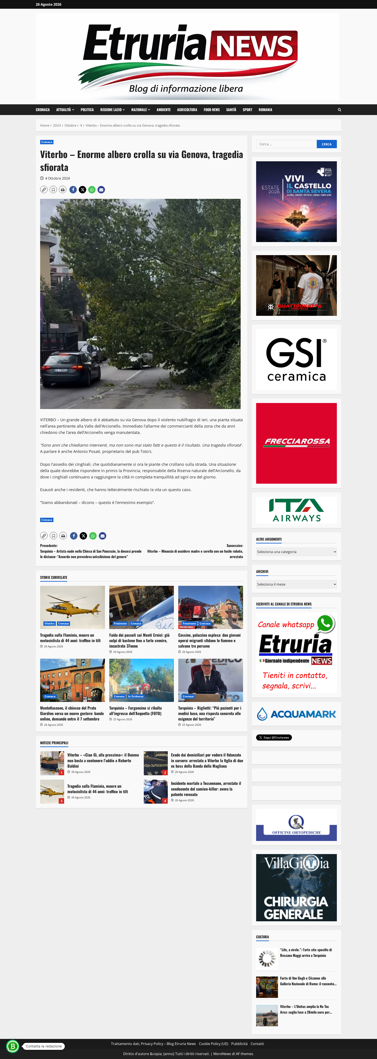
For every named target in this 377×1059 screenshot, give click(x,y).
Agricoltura (187, 109)
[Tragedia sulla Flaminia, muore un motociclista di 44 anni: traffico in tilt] (72, 607)
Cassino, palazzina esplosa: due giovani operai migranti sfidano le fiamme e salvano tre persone (209, 640)
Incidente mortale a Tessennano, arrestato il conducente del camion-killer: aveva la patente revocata (156, 792)
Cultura (262, 936)
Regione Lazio (111, 109)
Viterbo (50, 623)
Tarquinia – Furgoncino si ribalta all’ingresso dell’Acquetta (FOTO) (135, 710)
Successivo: (195, 551)
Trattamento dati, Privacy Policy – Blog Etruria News (153, 1043)
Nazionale (139, 109)
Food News (212, 109)
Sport (247, 109)
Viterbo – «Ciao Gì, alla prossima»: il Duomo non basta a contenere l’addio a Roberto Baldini (52, 763)
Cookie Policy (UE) (213, 1043)
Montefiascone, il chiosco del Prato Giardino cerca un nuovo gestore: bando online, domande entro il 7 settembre (72, 713)
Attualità (63, 109)
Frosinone (120, 623)
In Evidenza (135, 696)
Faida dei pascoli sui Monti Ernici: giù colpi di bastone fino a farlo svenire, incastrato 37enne (139, 640)
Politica (87, 109)
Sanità (231, 109)
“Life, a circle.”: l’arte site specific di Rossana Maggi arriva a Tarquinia (306, 952)
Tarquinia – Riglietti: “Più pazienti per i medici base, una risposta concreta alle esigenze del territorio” (209, 713)
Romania (265, 109)
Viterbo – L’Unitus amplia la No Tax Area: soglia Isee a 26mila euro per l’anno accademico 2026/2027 (305, 1009)
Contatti (257, 1043)
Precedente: (91, 551)
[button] (339, 110)
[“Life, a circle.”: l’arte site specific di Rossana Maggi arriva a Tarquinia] (267, 959)
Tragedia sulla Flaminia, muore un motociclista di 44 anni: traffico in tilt (70, 637)
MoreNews (222, 1053)
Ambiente (164, 109)
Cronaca (43, 109)
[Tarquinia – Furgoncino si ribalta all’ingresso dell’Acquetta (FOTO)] (141, 680)
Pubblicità (239, 1043)
